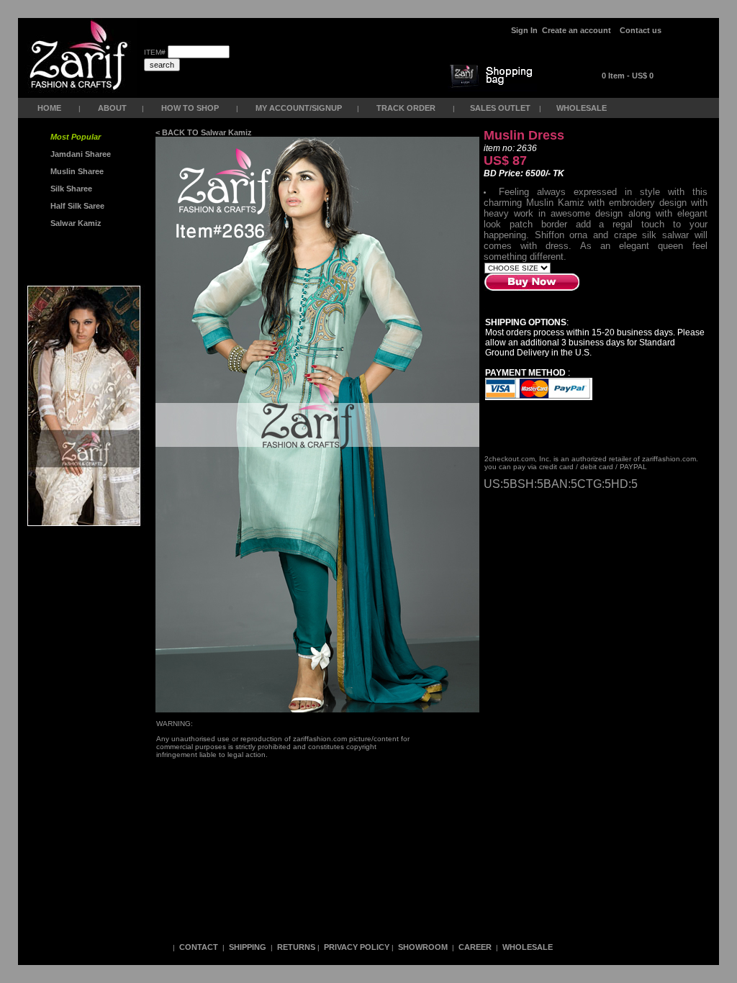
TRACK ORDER (405, 108)
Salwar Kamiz (73, 223)
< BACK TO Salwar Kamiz (203, 132)
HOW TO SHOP (190, 108)
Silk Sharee (70, 188)
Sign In (524, 30)
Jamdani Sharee (78, 154)
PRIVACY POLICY (356, 947)
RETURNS (296, 947)
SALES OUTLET (501, 108)
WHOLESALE (582, 108)
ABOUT (112, 108)
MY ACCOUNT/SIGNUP (299, 108)
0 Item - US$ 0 (628, 75)
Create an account (577, 30)
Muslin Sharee (76, 171)
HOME (49, 108)
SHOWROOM (424, 947)
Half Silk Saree (76, 205)
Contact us (640, 30)
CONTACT (198, 947)
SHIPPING (247, 947)
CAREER (476, 947)
